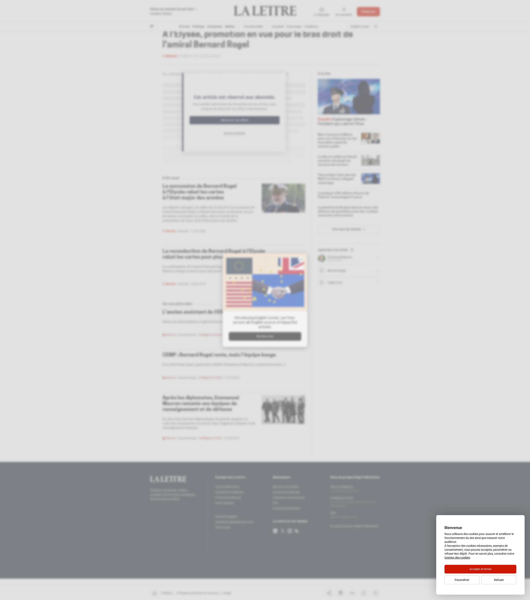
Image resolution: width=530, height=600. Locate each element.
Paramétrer (462, 580)
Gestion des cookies (457, 557)
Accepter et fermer (480, 569)
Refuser (499, 580)
